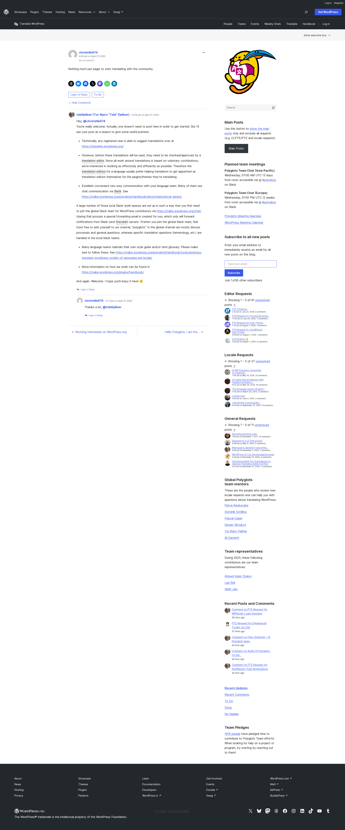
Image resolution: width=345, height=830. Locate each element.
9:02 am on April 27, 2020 (92, 56)
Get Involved (214, 778)
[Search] (273, 107)
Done (228, 707)
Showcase (84, 778)
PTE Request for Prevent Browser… (251, 316)
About (18, 778)
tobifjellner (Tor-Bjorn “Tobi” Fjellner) (103, 114)
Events (210, 784)
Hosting (19, 789)
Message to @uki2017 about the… (250, 447)
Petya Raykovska (236, 505)
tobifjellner (112, 307)
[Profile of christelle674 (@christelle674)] (72, 55)
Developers (149, 789)
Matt (274, 784)
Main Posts (236, 148)
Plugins (82, 789)
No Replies (232, 714)
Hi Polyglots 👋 (240, 339)
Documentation (151, 784)
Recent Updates (236, 688)
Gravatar (121, 222)
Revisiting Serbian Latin (244, 434)
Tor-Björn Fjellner (236, 531)
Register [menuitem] (339, 2)
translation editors (94, 171)
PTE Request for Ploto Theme (247, 322)
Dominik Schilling (236, 512)
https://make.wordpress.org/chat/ (179, 211)
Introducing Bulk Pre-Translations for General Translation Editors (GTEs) (251, 462)
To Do (229, 701)
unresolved (262, 300)
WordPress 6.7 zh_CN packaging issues (253, 454)
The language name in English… (248, 389)
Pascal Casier (233, 518)
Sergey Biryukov (235, 525)
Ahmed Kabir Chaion (238, 576)
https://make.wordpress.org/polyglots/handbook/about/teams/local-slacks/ (132, 196)
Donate (212, 789)
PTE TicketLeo (239, 309)
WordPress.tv (151, 795)
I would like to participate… (246, 402)
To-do (98, 94)
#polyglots (269, 180)
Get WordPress (328, 11)
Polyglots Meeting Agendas (243, 216)
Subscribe (233, 272)
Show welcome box (315, 35)
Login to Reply (79, 94)
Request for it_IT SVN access (247, 440)
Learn (145, 778)
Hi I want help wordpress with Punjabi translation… (247, 381)
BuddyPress (279, 795)
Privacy (18, 795)
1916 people (232, 734)
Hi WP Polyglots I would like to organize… (246, 371)
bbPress (276, 789)
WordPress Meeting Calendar (244, 222)
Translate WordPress (32, 23)
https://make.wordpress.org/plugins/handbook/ (113, 272)
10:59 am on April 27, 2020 (145, 115)
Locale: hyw (238, 395)
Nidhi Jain (231, 589)
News (17, 784)
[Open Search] (306, 12)
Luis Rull (230, 582)
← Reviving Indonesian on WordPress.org (99, 332)
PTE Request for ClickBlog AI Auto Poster (247, 331)
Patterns (83, 795)
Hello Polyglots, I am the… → (184, 332)
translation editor (93, 160)
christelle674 (88, 52)
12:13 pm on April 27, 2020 (118, 301)
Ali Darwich (232, 537)
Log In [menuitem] (328, 2)
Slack (117, 191)
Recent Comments (237, 694)
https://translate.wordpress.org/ (103, 146)
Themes (83, 784)
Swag (211, 795)
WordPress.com (281, 778)
